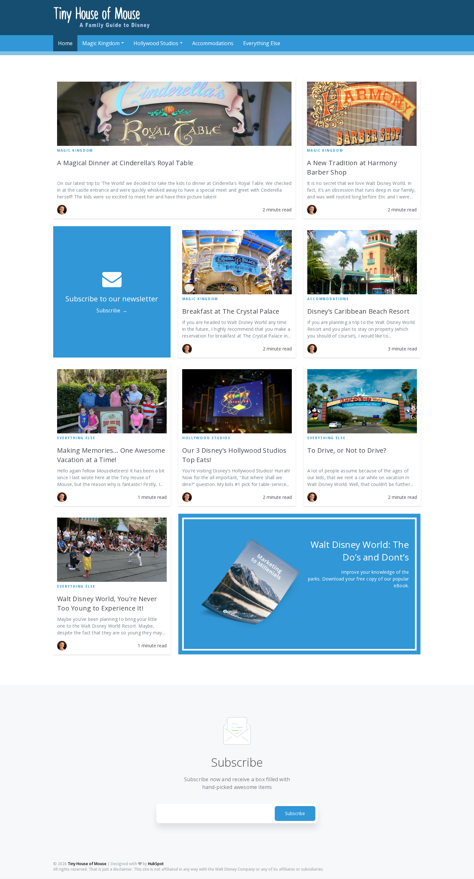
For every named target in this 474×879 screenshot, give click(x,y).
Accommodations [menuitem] (212, 43)
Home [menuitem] (65, 43)
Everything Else (76, 438)
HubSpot (156, 863)
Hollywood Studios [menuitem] (155, 43)
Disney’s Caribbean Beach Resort (358, 311)
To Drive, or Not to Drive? (346, 450)
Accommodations (328, 299)
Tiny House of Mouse (87, 863)
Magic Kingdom (75, 150)
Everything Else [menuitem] (261, 43)
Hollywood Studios (206, 438)
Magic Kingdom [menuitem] (101, 43)
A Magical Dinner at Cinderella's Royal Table (125, 162)
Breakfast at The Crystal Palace (230, 311)
